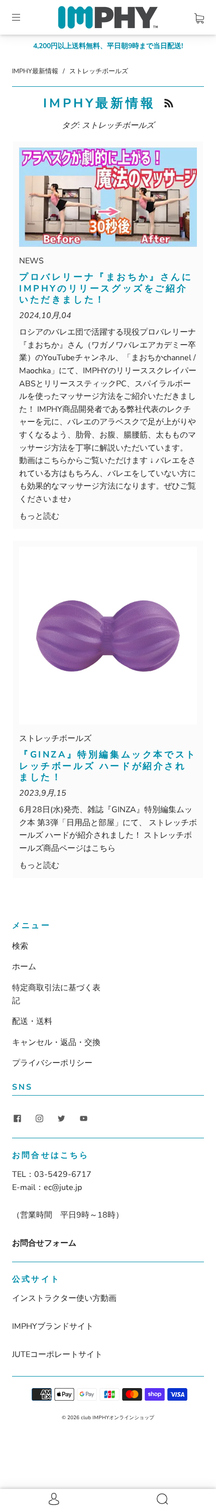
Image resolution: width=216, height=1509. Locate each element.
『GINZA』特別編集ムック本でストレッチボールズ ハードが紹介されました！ (108, 765)
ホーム (24, 966)
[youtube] (83, 1119)
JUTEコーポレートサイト (57, 1354)
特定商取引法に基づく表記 (56, 994)
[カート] (199, 16)
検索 (20, 946)
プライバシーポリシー (52, 1063)
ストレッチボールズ (55, 738)
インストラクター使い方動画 (64, 1298)
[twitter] (61, 1119)
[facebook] (17, 1119)
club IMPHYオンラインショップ (117, 1417)
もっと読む (39, 516)
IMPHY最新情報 (35, 71)
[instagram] (39, 1119)
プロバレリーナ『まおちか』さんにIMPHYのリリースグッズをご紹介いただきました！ (106, 288)
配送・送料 (32, 1021)
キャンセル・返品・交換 (56, 1042)
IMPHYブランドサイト (52, 1326)
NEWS (31, 260)
